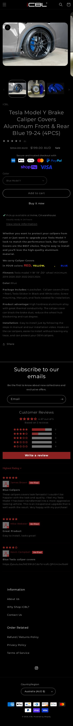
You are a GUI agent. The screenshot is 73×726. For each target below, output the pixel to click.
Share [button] (10, 344)
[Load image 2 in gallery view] (36, 88)
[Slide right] (69, 90)
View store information (21, 224)
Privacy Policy (16, 645)
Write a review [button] (36, 455)
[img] (10, 477)
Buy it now (36, 203)
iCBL (31, 717)
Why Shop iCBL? (18, 607)
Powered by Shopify (42, 717)
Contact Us (14, 614)
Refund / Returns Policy (23, 637)
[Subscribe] (62, 399)
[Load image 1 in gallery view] (17, 88)
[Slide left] (4, 90)
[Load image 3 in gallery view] (55, 88)
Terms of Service (18, 652)
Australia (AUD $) (35, 691)
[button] (4, 4)
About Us (13, 599)
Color (6, 173)
